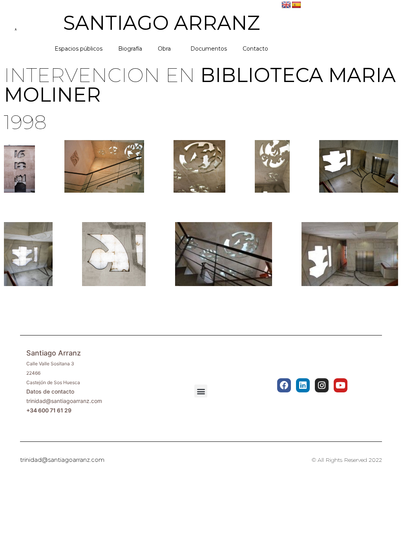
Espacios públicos (78, 48)
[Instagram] (322, 385)
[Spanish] (296, 5)
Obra (164, 48)
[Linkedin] (303, 385)
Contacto (255, 48)
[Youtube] (340, 385)
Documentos (208, 48)
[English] (286, 5)
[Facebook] (284, 385)
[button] (200, 391)
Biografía (130, 48)
